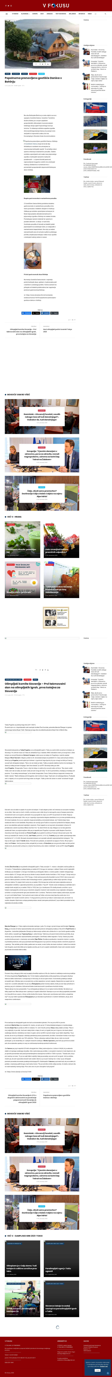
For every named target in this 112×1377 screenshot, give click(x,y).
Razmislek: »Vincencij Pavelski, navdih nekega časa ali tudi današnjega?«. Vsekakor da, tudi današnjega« (42, 417)
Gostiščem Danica (31, 144)
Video (90, 14)
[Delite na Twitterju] (43, 670)
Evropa (35, 14)
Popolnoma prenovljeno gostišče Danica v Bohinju (56, 1096)
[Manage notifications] (107, 1373)
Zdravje (50, 14)
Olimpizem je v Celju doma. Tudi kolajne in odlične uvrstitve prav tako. (22, 1268)
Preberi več (104, 1366)
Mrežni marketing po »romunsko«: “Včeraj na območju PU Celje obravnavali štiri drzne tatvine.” (98, 88)
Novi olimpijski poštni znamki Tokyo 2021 (57, 330)
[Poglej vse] (95, 108)
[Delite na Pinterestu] (45, 670)
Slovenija (24, 14)
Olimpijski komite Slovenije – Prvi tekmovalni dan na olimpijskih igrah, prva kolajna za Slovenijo (21, 331)
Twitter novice (60, 14)
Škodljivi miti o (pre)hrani (19, 592)
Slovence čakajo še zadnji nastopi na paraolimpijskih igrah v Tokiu (61, 1309)
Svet (42, 14)
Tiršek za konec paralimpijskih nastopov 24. (21, 1310)
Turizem (41, 74)
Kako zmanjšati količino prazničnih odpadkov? (57, 551)
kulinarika (16, 74)
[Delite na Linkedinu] (48, 670)
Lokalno (24, 74)
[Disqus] (42, 366)
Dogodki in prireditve (14, 1243)
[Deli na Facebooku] (40, 670)
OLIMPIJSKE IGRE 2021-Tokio (13, 679)
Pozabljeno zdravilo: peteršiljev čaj (21, 551)
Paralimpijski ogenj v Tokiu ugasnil (58, 1270)
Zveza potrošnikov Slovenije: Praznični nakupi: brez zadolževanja (59, 589)
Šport (35, 679)
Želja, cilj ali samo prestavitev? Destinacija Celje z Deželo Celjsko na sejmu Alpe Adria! (42, 494)
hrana (8, 74)
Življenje (72, 14)
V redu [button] (97, 1370)
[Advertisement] (40, 101)
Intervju (82, 14)
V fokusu (15, 14)
